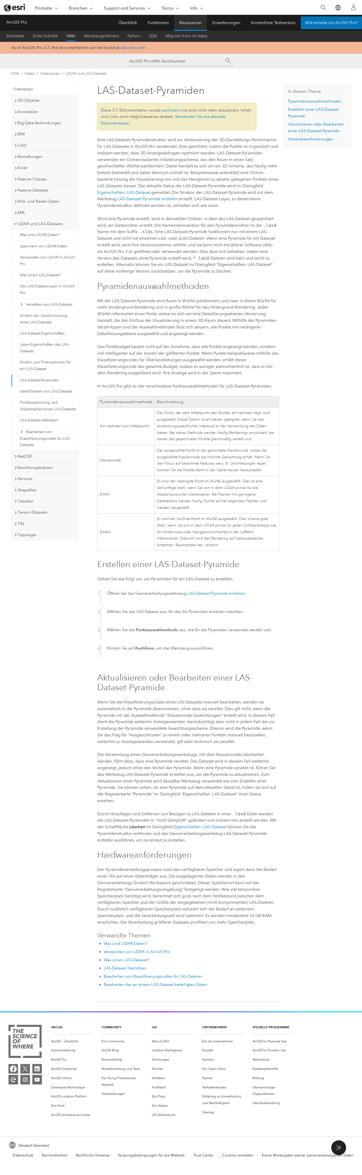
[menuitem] (72, 1041)
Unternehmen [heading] (214, 1027)
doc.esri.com (133, 47)
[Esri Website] (15, 7)
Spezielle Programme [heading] (271, 1027)
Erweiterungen (226, 22)
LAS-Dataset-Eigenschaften (42, 333)
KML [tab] (21, 212)
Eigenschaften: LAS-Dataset (123, 192)
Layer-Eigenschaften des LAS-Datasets (44, 347)
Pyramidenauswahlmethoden (315, 101)
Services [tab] (25, 478)
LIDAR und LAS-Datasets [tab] (40, 223)
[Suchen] (323, 7)
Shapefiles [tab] (27, 490)
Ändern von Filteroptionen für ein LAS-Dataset (45, 365)
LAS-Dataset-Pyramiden (39, 380)
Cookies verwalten (237, 1155)
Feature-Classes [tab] (32, 179)
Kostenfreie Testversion (273, 22)
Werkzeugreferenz (101, 35)
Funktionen (158, 22)
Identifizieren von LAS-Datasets (46, 391)
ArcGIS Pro (16, 22)
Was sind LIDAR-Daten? (40, 235)
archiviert (170, 110)
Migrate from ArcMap (187, 35)
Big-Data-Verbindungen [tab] (39, 123)
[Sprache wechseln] (337, 7)
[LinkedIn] (37, 1069)
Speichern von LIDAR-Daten (43, 246)
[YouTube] (37, 1079)
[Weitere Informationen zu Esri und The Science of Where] (25, 1042)
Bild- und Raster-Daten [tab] (38, 201)
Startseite (15, 35)
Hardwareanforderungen (310, 139)
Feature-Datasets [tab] (32, 190)
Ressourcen (190, 22)
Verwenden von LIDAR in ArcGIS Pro (47, 260)
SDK (153, 35)
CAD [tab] (21, 145)
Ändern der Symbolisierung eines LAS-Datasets (43, 318)
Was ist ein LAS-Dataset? (40, 275)
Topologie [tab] (26, 534)
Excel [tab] (22, 167)
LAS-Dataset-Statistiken (39, 420)
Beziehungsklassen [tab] (35, 467)
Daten (30, 73)
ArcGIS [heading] (57, 1027)
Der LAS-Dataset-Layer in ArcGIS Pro (47, 289)
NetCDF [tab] (24, 456)
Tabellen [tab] (25, 501)
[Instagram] (25, 1079)
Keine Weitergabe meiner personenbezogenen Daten (308, 1155)
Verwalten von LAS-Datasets (49, 304)
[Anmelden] (353, 7)
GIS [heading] (154, 1027)
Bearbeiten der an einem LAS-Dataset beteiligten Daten (155, 984)
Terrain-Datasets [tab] (32, 512)
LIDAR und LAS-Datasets (86, 73)
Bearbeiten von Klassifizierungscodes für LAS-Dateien (153, 976)
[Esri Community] (13, 1079)
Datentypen (50, 73)
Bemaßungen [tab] (29, 156)
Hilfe (71, 35)
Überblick (127, 22)
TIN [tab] (20, 523)
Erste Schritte (45, 35)
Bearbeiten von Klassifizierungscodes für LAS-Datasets (45, 438)
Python (133, 35)
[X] (25, 1069)
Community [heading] (111, 1027)
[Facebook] (13, 1069)
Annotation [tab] (27, 111)
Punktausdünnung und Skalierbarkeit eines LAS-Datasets (48, 405)
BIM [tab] (21, 134)
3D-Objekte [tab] (28, 100)
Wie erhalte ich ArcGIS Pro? (331, 22)
